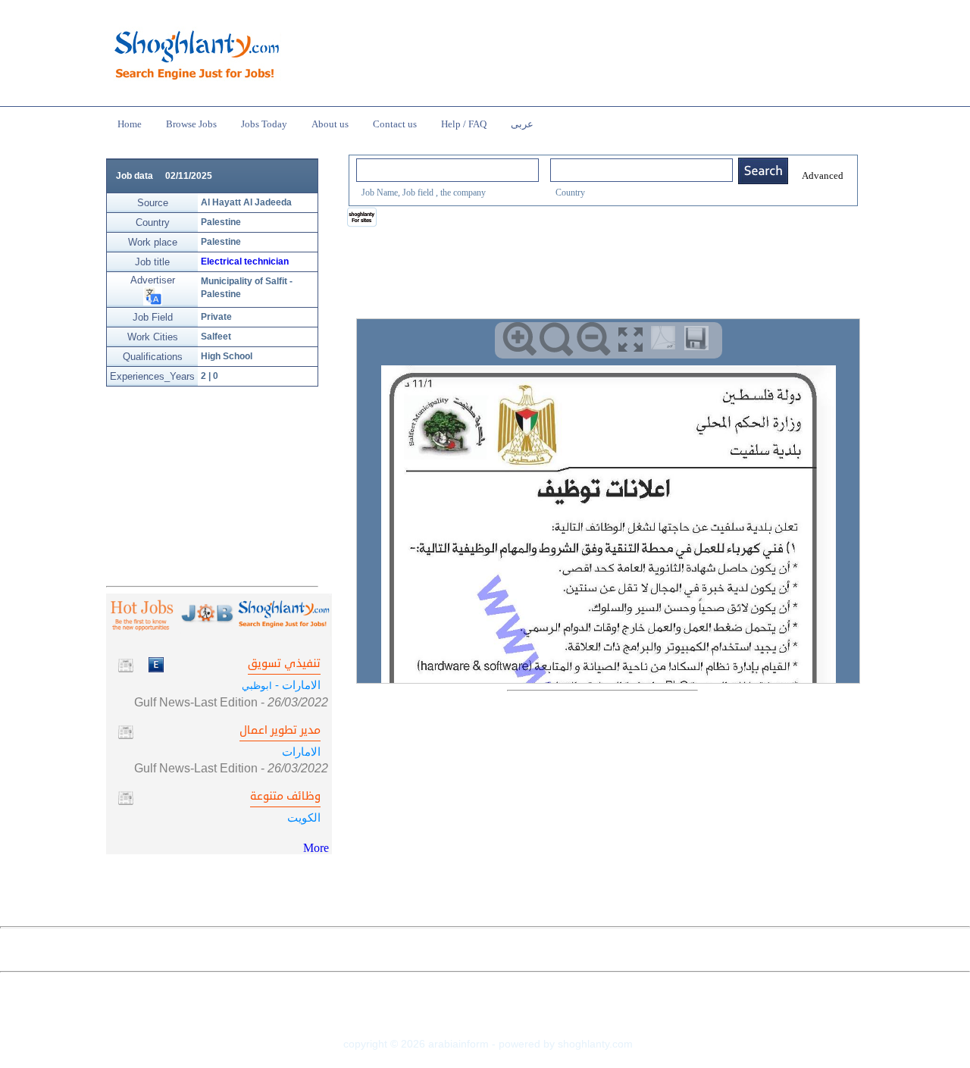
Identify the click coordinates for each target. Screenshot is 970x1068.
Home (129, 124)
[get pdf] (666, 341)
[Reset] (557, 339)
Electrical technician (245, 261)
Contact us (395, 124)
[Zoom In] (519, 339)
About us (330, 124)
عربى (522, 124)
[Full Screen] (631, 339)
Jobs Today (264, 124)
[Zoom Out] (594, 339)
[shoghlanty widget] (362, 218)
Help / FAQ (464, 124)
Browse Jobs (191, 124)
